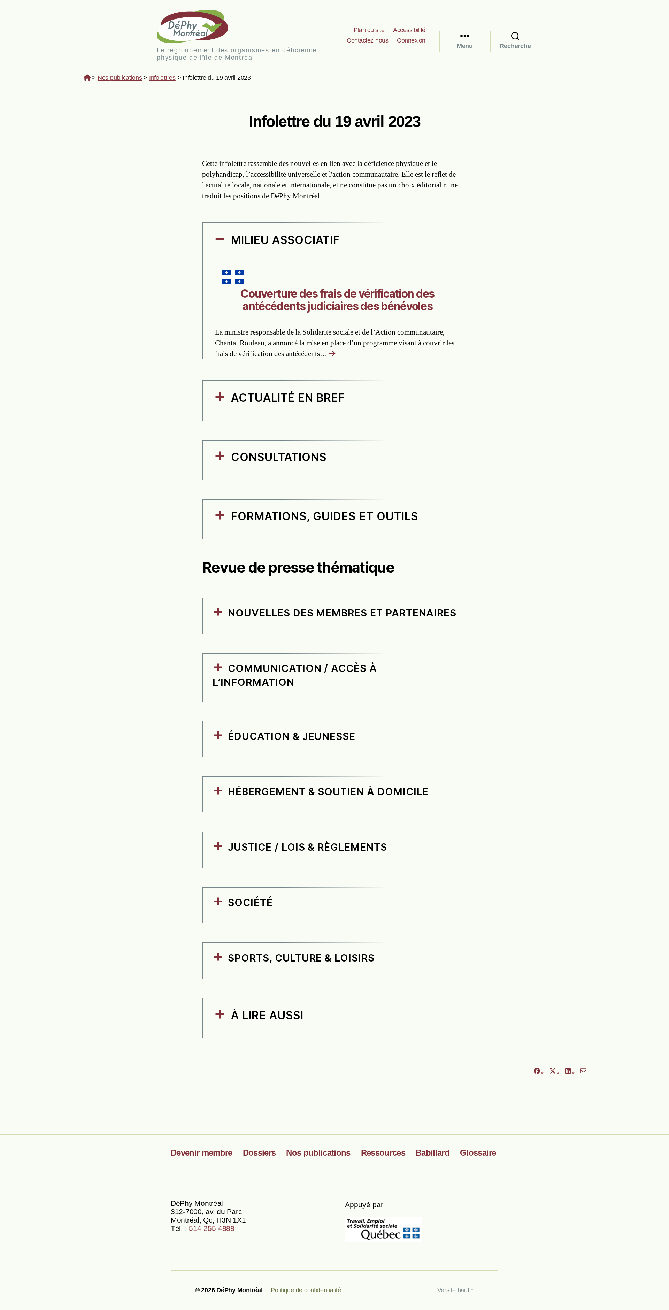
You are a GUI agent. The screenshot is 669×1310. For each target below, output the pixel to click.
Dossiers (259, 1152)
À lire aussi (267, 1015)
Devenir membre (201, 1152)
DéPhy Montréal (198, 26)
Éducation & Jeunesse (291, 736)
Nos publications (120, 77)
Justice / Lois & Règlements (307, 847)
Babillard (432, 1152)
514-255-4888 (211, 1228)
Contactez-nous (367, 40)
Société (250, 903)
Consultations (279, 457)
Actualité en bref (288, 398)
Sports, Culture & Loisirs (301, 958)
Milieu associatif (285, 240)
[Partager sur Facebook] (538, 1071)
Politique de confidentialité (306, 1290)
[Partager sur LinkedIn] (569, 1071)
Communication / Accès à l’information (295, 675)
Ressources (383, 1152)
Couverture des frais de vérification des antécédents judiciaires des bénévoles (337, 300)
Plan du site (369, 29)
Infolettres (162, 77)
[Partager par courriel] (583, 1071)
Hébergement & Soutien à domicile (328, 792)
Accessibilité (409, 29)
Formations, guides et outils (324, 516)
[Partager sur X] (554, 1071)
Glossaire (478, 1152)
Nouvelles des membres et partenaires (342, 613)
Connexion (411, 40)
